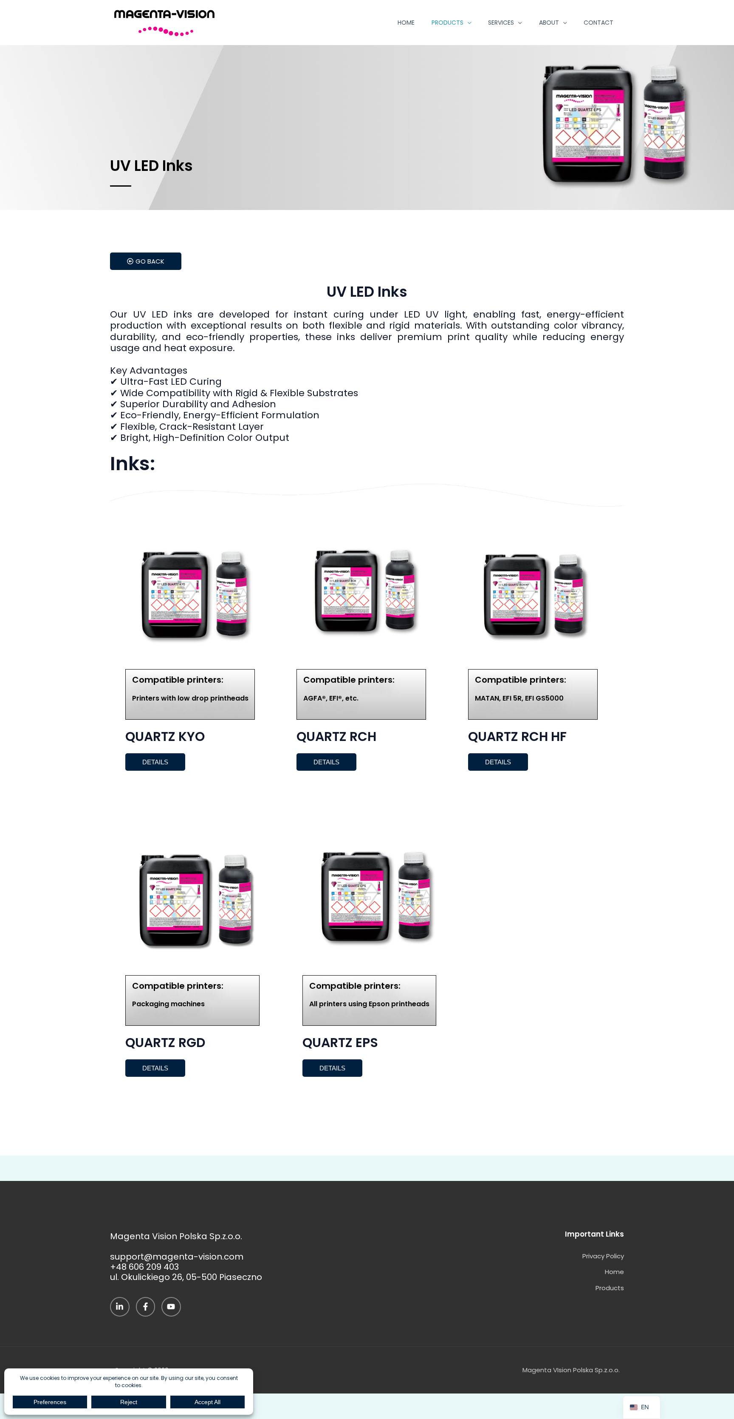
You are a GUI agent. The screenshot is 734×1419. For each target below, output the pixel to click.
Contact (598, 22)
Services (501, 22)
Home (406, 22)
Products (447, 22)
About (549, 22)
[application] (467, 22)
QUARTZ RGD (165, 1042)
